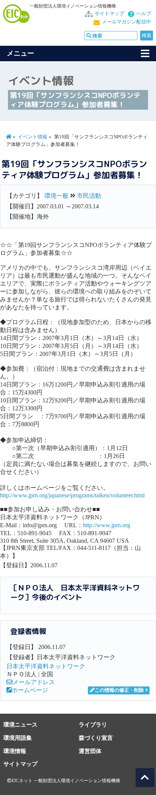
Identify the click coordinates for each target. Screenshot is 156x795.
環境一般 (56, 196)
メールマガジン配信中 (126, 22)
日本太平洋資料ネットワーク (45, 666)
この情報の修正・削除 (119, 690)
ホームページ (30, 690)
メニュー (20, 53)
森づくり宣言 (96, 737)
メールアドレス (33, 682)
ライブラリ (93, 724)
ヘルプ (143, 13)
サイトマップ (109, 13)
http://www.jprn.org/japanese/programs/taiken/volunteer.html (72, 495)
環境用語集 (17, 737)
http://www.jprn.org (106, 525)
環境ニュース (20, 724)
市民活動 (89, 196)
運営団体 (90, 751)
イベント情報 (32, 137)
